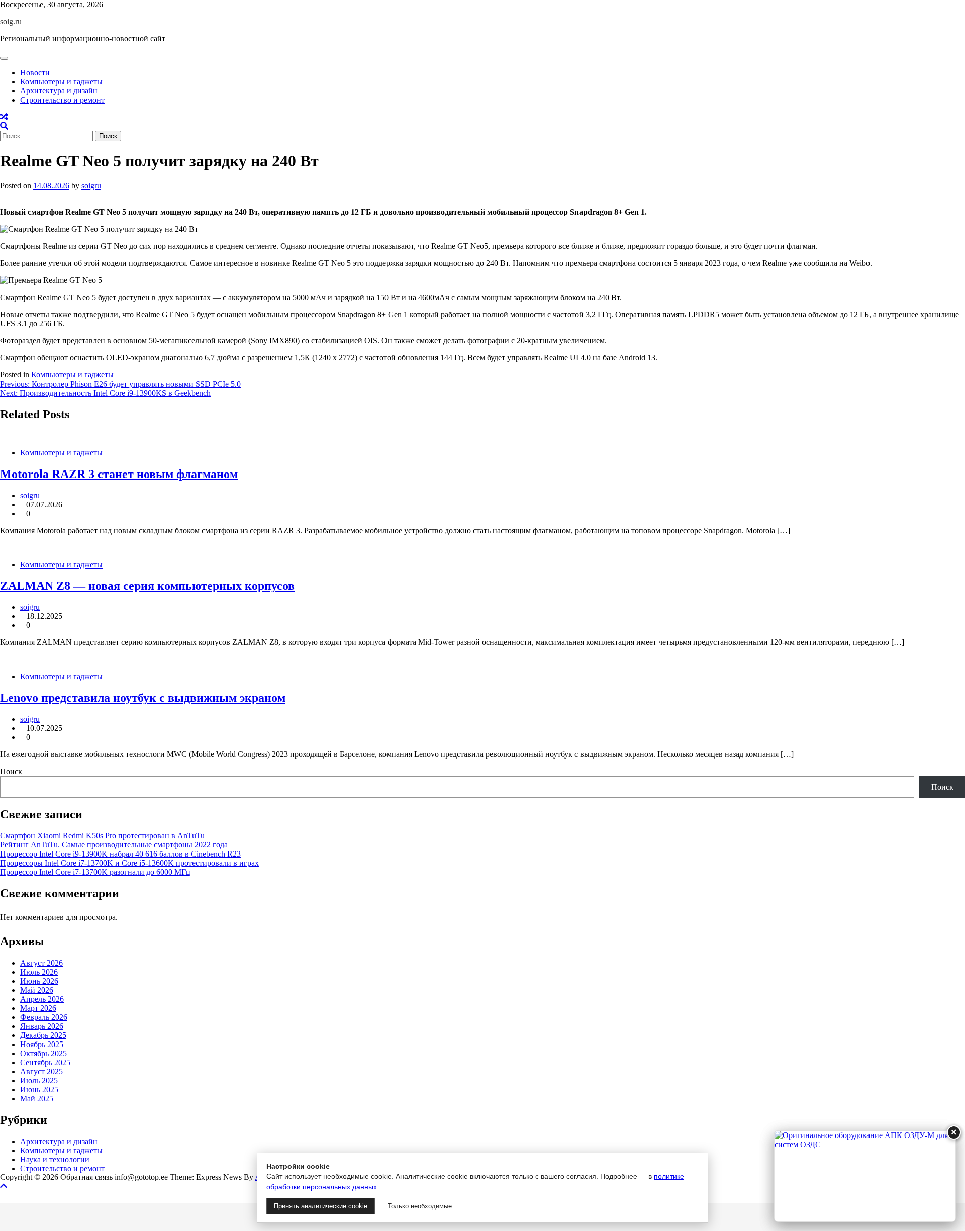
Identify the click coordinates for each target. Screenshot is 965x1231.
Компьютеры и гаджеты (61, 81)
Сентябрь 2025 (45, 1062)
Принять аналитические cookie (320, 1206)
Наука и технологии (54, 1159)
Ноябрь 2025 (41, 1044)
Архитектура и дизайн (59, 90)
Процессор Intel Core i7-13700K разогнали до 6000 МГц (95, 872)
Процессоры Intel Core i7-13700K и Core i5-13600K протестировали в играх (129, 863)
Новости (35, 72)
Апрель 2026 (42, 999)
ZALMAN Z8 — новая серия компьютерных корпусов (147, 585)
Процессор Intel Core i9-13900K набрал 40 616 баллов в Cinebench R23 (120, 853)
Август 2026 (41, 963)
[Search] (4, 126)
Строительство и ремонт (62, 100)
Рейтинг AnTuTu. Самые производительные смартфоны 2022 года (114, 844)
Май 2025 (36, 1098)
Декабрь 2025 (43, 1035)
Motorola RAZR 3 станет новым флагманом (119, 474)
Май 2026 (36, 990)
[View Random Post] (4, 117)
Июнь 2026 (39, 981)
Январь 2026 (41, 1026)
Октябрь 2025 (43, 1053)
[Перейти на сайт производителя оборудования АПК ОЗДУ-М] (865, 1176)
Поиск (11, 771)
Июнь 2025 (39, 1089)
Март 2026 (38, 1008)
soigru (91, 185)
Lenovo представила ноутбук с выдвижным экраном (142, 697)
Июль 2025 (39, 1080)
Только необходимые (420, 1206)
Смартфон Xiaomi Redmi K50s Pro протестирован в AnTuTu (102, 835)
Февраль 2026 (43, 1017)
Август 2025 (41, 1071)
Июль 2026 (39, 972)
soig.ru (11, 21)
